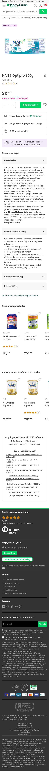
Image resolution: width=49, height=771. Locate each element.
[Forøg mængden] (13, 104)
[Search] (43, 11)
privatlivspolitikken (24, 637)
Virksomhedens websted (16, 593)
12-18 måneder (24, 18)
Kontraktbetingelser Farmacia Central (24, 730)
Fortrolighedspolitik (24, 724)
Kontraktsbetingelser (24, 728)
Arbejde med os (12, 583)
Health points (11, 590)
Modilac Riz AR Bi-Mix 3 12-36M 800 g (23, 475)
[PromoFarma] (17, 6)
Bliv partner (10, 586)
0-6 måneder (16, 441)
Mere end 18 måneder (17, 444)
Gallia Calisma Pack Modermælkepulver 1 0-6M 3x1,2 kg (24, 456)
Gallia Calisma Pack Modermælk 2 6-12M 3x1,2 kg (22, 480)
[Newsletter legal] (3, 638)
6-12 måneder (30, 441)
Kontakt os (9, 553)
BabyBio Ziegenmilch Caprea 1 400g (24, 495)
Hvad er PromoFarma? (15, 579)
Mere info (35, 144)
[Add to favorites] (45, 105)
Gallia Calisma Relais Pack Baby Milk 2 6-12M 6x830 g (24, 471)
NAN (4, 80)
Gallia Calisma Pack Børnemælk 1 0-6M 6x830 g (22, 461)
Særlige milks (34, 444)
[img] (24, 84)
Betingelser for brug (24, 726)
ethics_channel (24, 734)
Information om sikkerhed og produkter (20, 295)
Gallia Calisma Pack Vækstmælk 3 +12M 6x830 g (22, 488)
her (3, 568)
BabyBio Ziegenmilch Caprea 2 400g (23, 492)
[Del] (45, 75)
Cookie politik (24, 732)
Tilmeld (42, 624)
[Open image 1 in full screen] (25, 46)
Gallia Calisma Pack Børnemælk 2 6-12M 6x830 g (22, 466)
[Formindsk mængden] (4, 104)
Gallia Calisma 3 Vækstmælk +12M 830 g (23, 484)
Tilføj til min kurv (30, 105)
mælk (14, 18)
